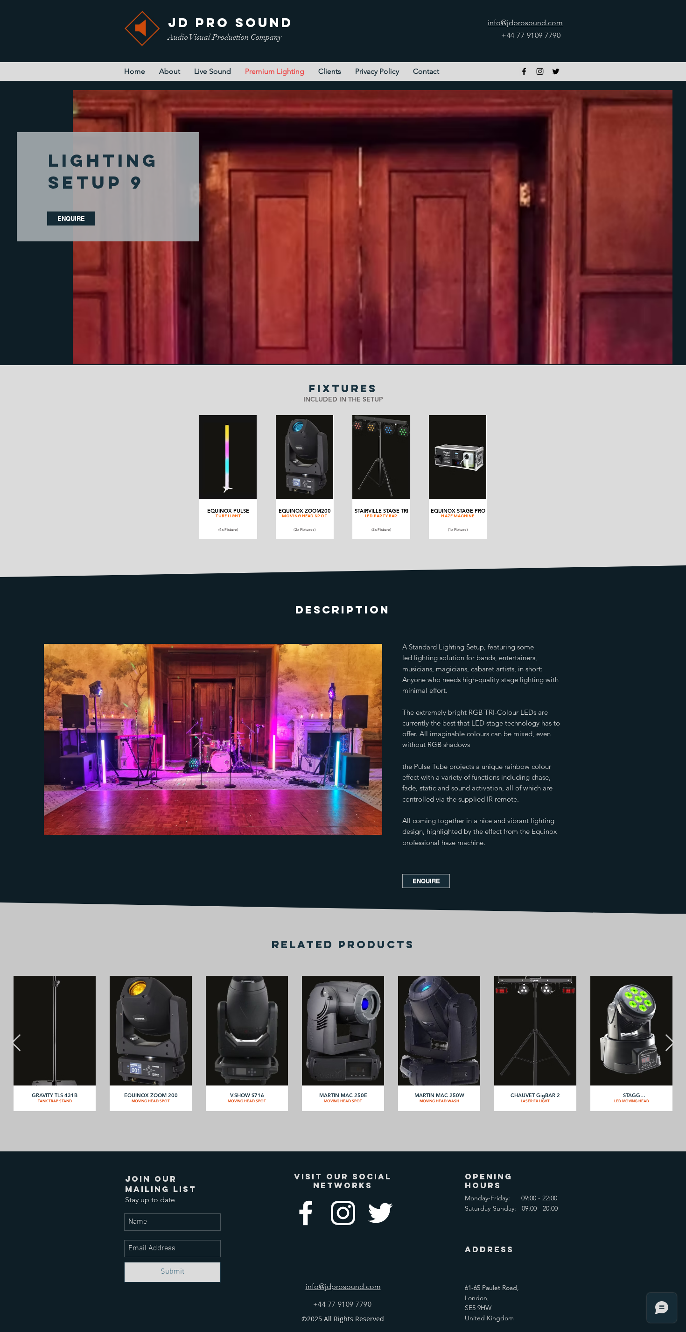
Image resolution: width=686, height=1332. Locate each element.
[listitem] (228, 477)
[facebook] (524, 71)
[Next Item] (670, 1043)
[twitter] (555, 71)
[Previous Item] (16, 1043)
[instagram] (540, 71)
